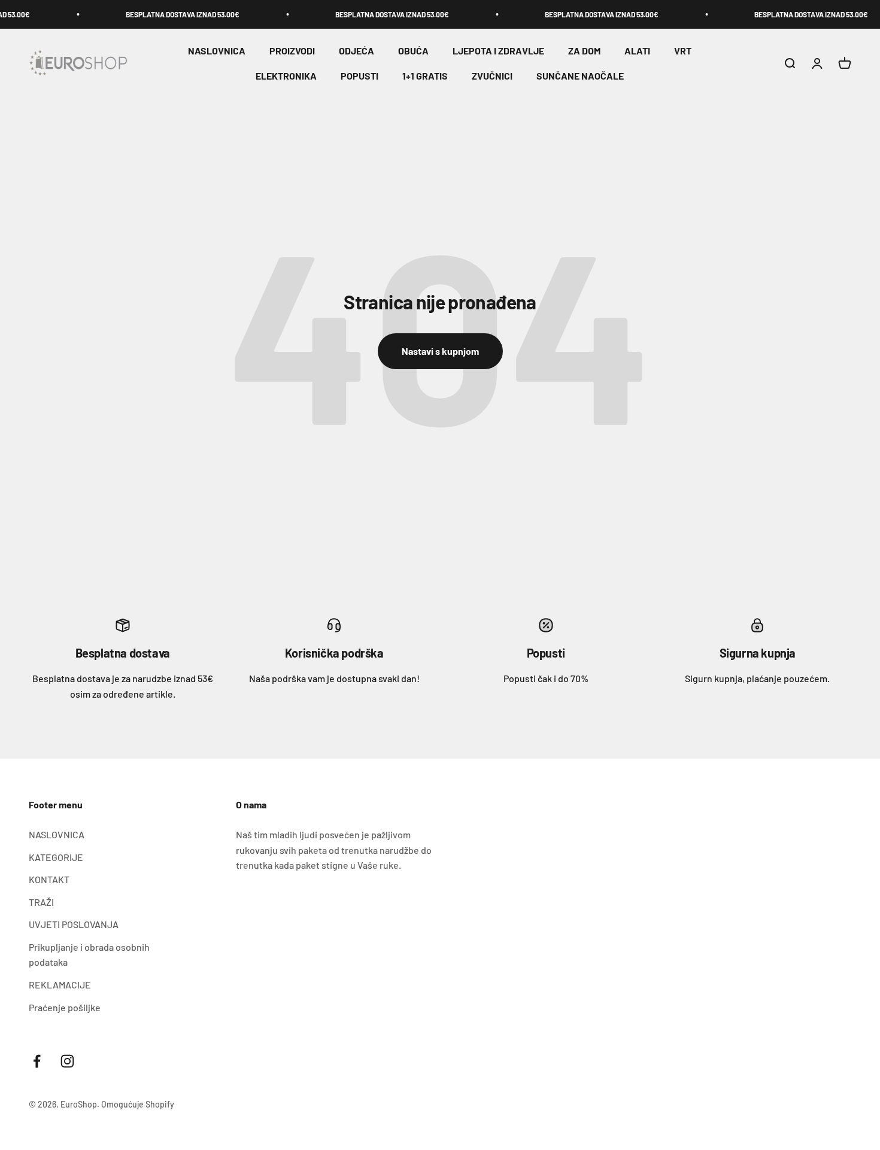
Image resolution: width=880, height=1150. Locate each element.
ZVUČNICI (492, 75)
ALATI (637, 50)
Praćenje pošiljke (65, 1007)
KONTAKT (49, 879)
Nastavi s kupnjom (440, 351)
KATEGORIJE (56, 857)
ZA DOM (584, 50)
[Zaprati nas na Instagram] (67, 1061)
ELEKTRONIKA (286, 75)
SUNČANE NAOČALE (580, 75)
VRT (682, 50)
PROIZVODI (292, 50)
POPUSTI (359, 75)
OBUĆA (413, 50)
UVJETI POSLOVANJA (74, 924)
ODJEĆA (356, 50)
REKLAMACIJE (60, 984)
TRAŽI (41, 902)
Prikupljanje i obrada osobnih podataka (89, 954)
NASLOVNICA (216, 50)
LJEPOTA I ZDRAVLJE (498, 50)
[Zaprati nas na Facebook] (37, 1061)
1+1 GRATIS (425, 75)
